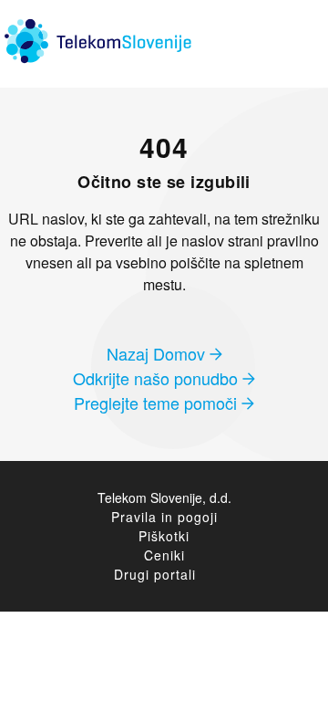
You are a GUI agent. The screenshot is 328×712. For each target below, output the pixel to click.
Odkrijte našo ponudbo (157, 378)
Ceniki (164, 555)
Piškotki (164, 536)
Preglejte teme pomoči (157, 402)
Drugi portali (155, 574)
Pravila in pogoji (164, 517)
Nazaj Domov (158, 353)
